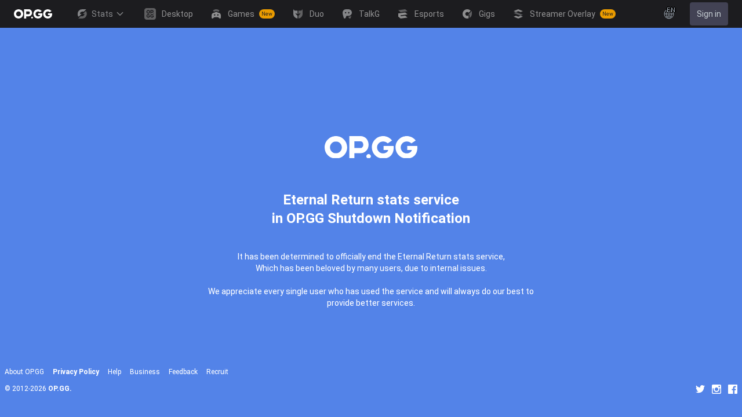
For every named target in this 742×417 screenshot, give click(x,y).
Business (145, 372)
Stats (102, 14)
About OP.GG (24, 372)
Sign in (709, 14)
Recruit (217, 372)
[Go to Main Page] (33, 14)
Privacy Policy (76, 372)
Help (114, 372)
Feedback (183, 372)
